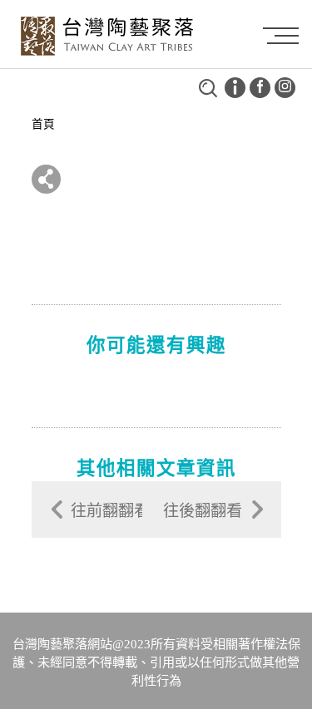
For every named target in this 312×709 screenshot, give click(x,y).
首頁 (43, 124)
